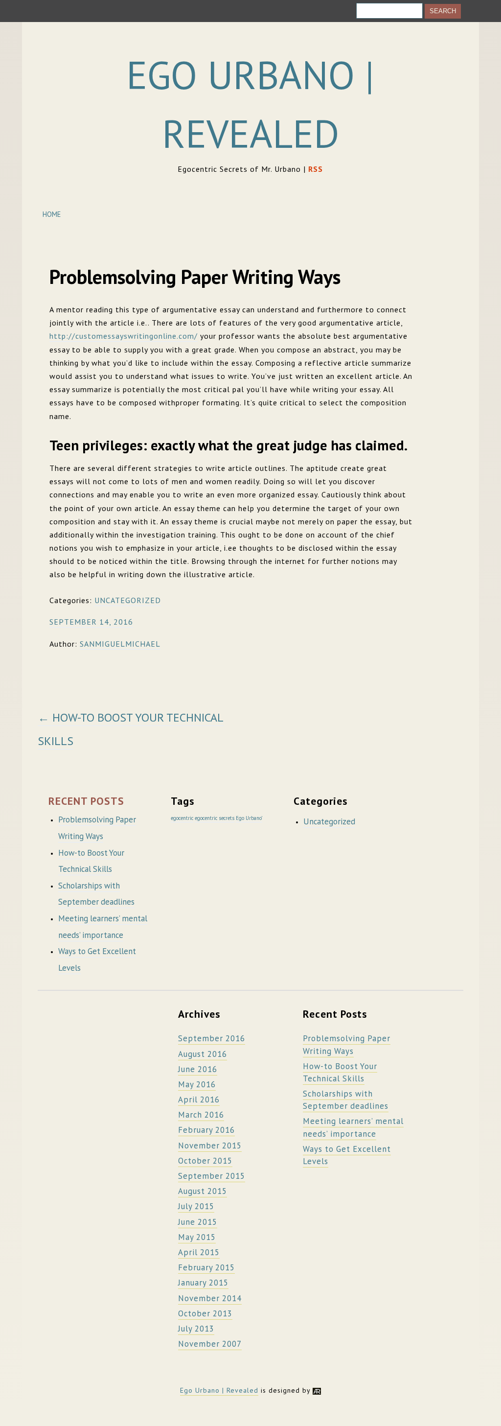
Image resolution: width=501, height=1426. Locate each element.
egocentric (182, 818)
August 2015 (202, 1191)
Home (52, 214)
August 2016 (202, 1054)
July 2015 (196, 1206)
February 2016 (206, 1129)
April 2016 (199, 1099)
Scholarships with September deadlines (345, 1099)
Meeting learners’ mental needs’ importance (353, 1127)
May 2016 (197, 1084)
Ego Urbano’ (249, 818)
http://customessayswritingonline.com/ (123, 336)
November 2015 (210, 1145)
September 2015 (211, 1175)
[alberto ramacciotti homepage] (317, 1390)
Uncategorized (127, 600)
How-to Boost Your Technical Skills (340, 1072)
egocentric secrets (214, 818)
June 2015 (197, 1221)
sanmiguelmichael (120, 644)
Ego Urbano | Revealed (219, 1390)
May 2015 (197, 1237)
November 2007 (210, 1343)
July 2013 (196, 1328)
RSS (315, 169)
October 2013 (205, 1313)
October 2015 (205, 1160)
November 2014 (210, 1298)
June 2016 (197, 1069)
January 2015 (203, 1282)
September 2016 (211, 1038)
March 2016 (201, 1114)
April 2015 (199, 1252)
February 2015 (206, 1267)
